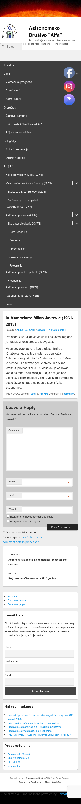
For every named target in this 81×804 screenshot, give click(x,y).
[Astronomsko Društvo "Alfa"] (9, 37)
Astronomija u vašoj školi (23, 200)
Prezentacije (17, 248)
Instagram (13, 596)
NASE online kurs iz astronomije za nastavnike (33, 723)
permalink (69, 393)
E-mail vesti (13, 90)
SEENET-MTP (15, 762)
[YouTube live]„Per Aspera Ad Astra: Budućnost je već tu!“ (39, 734)
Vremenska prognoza (19, 82)
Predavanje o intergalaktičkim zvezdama (30, 730)
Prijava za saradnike (18, 132)
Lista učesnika (18, 232)
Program (14, 240)
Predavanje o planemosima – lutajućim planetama (35, 727)
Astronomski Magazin (19, 754)
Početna (9, 65)
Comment (14, 430)
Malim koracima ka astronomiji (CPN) (29, 183)
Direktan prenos (15, 158)
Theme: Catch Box (53, 782)
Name (11, 481)
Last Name (11, 661)
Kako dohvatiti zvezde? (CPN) (24, 174)
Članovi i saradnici (17, 116)
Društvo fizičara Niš (18, 758)
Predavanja (14, 280)
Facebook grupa (16, 604)
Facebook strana (17, 600)
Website (12, 509)
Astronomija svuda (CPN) (21, 215)
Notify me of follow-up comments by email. (31, 516)
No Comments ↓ (58, 330)
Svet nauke (14, 766)
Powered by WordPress (30, 782)
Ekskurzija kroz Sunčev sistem (27, 191)
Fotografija (15, 265)
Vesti (7, 73)
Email (11, 495)
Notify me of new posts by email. (26, 521)
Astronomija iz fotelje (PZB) (22, 295)
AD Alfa (41, 330)
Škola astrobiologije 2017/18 (25, 223)
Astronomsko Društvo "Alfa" (45, 31)
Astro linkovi (13, 99)
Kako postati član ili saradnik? (24, 124)
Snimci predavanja (17, 149)
